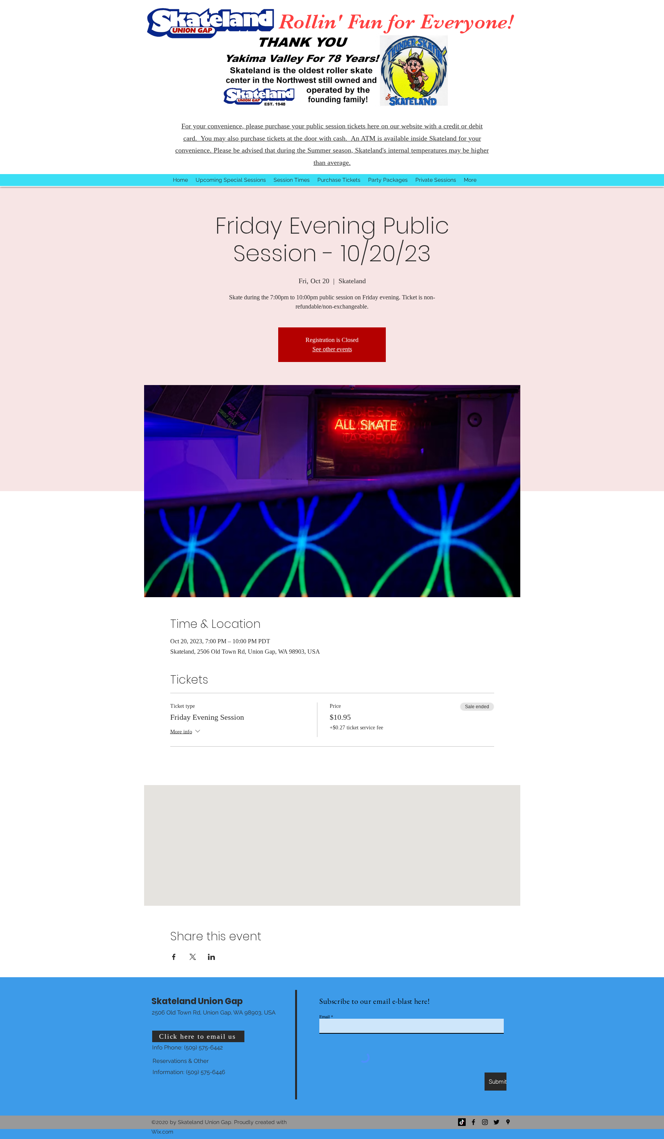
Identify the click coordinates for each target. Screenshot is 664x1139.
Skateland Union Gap (197, 1001)
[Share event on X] (192, 957)
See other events (332, 349)
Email (324, 1016)
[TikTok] (462, 1122)
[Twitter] (496, 1122)
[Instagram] (485, 1122)
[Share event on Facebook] (174, 957)
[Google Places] (508, 1122)
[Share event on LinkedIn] (211, 957)
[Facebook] (473, 1122)
